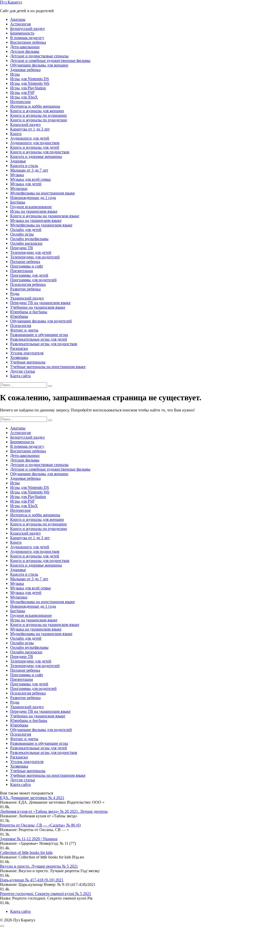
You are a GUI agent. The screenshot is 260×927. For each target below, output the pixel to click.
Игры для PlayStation (28, 88)
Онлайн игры (22, 234)
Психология (20, 325)
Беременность (22, 33)
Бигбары (17, 202)
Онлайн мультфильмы (29, 239)
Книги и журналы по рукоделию (38, 120)
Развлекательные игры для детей (38, 339)
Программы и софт (26, 266)
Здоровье (18, 161)
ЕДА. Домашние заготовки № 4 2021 (32, 798)
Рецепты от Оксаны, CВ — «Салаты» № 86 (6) (40, 825)
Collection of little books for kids (26, 852)
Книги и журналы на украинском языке (44, 216)
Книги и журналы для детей (34, 147)
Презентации (21, 271)
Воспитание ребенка (28, 42)
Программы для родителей (33, 280)
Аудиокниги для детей (29, 138)
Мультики (18, 188)
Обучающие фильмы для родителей (41, 321)
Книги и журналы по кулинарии (38, 115)
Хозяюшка (19, 357)
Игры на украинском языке (33, 211)
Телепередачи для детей (30, 252)
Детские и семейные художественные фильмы (50, 60)
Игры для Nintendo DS (29, 79)
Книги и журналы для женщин (37, 111)
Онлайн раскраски (26, 243)
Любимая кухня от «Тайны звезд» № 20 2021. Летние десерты (54, 811)
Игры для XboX (24, 97)
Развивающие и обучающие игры (39, 335)
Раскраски (19, 348)
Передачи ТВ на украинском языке (40, 303)
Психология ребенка (28, 284)
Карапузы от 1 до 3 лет (30, 129)
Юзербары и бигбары (28, 312)
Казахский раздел (25, 124)
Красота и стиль (24, 165)
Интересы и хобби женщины (35, 106)
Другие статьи (22, 371)
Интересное (20, 102)
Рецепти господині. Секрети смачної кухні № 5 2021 (45, 893)
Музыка (17, 175)
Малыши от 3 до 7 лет (29, 170)
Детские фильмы (24, 51)
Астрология (20, 24)
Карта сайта (20, 376)
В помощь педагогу (27, 38)
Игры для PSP (22, 92)
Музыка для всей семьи (30, 179)
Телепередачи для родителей (35, 257)
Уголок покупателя (26, 353)
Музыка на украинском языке (35, 220)
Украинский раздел (27, 298)
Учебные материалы (27, 362)
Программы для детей (29, 275)
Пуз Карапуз (11, 2)
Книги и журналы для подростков (39, 152)
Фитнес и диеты (24, 330)
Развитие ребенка (25, 289)
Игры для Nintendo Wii (29, 83)
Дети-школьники (25, 47)
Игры (15, 74)
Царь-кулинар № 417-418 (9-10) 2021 (31, 880)
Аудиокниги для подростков (34, 143)
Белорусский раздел (27, 28)
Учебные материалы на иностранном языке (48, 367)
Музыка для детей (25, 184)
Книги (16, 133)
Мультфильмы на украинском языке (41, 225)
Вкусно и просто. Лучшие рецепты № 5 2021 (39, 866)
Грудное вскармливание (31, 207)
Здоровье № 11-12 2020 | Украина (28, 839)
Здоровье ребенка (25, 70)
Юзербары (19, 316)
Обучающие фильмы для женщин (39, 65)
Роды (14, 293)
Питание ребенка (25, 261)
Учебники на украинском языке (37, 307)
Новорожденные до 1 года (33, 197)
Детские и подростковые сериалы (39, 56)
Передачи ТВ (21, 248)
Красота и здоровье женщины (36, 156)
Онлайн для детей (25, 229)
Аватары (17, 19)
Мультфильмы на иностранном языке (42, 193)
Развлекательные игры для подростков (43, 344)
